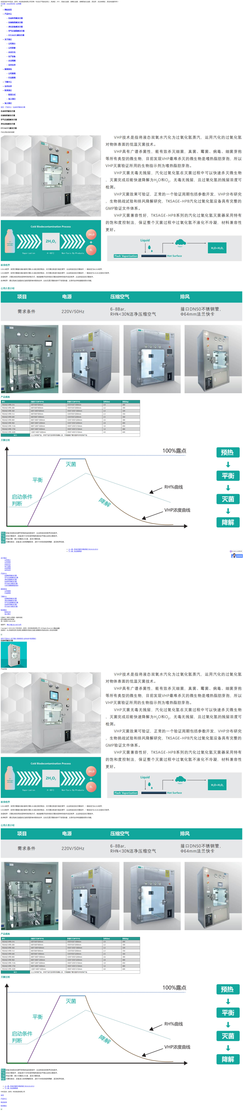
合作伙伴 (12, 65)
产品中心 (8, 14)
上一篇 (83, 549)
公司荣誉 (12, 48)
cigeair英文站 (11, 3)
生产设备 (12, 56)
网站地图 (57, 628)
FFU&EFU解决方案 (16, 35)
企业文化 (12, 52)
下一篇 (75, 551)
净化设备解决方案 (15, 27)
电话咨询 (4, 1102)
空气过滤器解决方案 (16, 31)
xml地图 (18, 3)
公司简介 (12, 44)
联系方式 (12, 95)
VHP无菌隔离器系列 (11, 585)
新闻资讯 (8, 69)
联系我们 (8, 90)
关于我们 (8, 39)
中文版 (3, 3)
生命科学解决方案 (15, 18)
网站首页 (8, 10)
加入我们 (12, 99)
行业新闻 (12, 78)
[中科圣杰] (1, 6)
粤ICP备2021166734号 (14, 624)
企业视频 (12, 61)
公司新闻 (12, 73)
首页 (2, 107)
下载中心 (8, 82)
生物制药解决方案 (15, 22)
